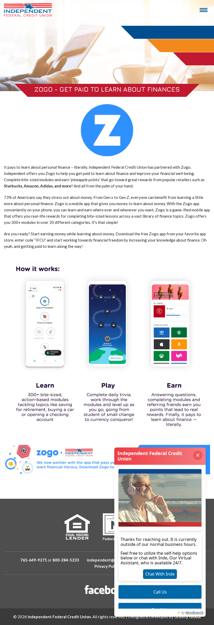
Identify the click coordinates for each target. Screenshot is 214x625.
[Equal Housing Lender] (77, 527)
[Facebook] (107, 589)
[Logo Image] (28, 10)
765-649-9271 (33, 560)
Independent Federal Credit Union (59, 616)
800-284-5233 (65, 560)
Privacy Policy (107, 566)
